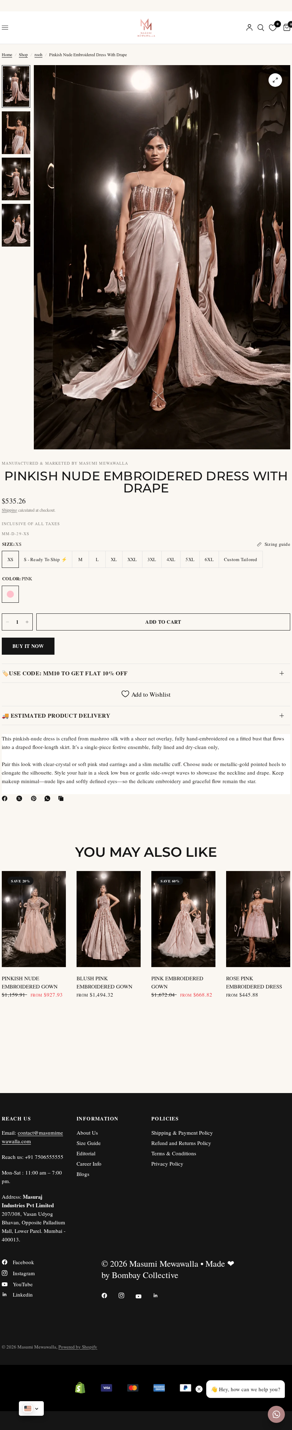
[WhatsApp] (49, 798)
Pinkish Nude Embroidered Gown (30, 982)
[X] (20, 798)
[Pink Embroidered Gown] (183, 919)
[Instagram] (126, 1295)
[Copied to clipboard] (62, 798)
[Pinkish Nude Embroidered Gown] (34, 919)
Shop (23, 54)
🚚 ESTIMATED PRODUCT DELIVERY (56, 715)
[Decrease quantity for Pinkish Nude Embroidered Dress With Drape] (7, 622)
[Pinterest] (35, 798)
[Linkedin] (160, 1295)
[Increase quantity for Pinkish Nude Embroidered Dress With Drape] (27, 622)
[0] (285, 27)
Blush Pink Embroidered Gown (104, 982)
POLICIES (165, 1118)
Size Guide (89, 1142)
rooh (38, 54)
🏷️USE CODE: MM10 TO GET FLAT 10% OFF (64, 673)
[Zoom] (275, 80)
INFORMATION (97, 1118)
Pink (10, 594)
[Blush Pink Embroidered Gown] (109, 919)
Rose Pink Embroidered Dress (254, 982)
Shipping (9, 510)
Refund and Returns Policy (181, 1142)
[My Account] (249, 27)
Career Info (89, 1163)
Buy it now (28, 646)
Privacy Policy (167, 1163)
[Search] (261, 27)
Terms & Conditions (173, 1153)
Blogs (83, 1173)
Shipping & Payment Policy (182, 1132)
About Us (87, 1132)
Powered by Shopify (77, 1347)
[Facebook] (6, 798)
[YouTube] (143, 1296)
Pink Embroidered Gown (177, 982)
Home (7, 54)
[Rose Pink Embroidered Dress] (258, 919)
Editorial (86, 1153)
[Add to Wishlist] (57, 879)
